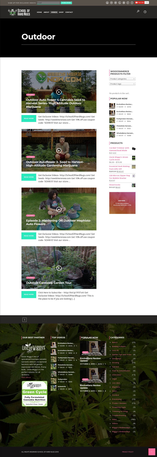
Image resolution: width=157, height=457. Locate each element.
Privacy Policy (127, 452)
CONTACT (69, 12)
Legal (114, 379)
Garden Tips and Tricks (121, 354)
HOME (39, 12)
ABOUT (46, 12)
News (114, 391)
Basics (114, 342)
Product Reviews (119, 403)
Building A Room (119, 346)
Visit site (25, 377)
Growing (30, 95)
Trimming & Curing (120, 411)
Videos (115, 423)
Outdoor (115, 395)
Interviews (116, 375)
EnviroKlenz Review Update (90, 359)
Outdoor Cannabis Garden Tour (48, 283)
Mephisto (116, 387)
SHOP (61, 12)
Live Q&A (116, 383)
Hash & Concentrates (121, 371)
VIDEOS (54, 12)
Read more (29, 118)
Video (85, 352)
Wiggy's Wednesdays (121, 427)
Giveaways (116, 358)
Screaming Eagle (119, 407)
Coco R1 (115, 350)
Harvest (115, 367)
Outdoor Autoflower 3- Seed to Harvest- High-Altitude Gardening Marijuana (55, 163)
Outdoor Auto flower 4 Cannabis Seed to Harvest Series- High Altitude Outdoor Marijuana (55, 103)
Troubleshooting (119, 415)
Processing (116, 399)
